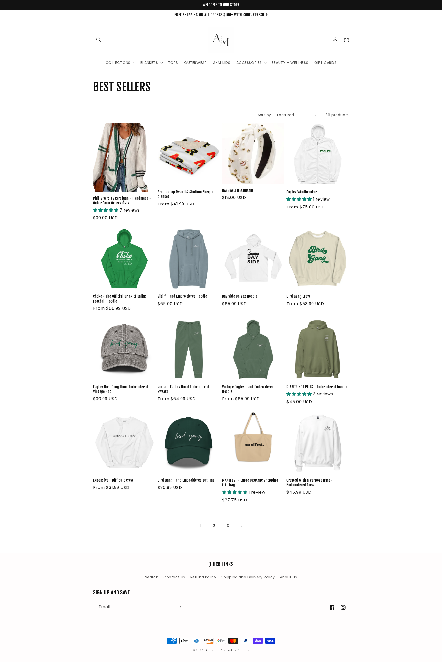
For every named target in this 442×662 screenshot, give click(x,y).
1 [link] (200, 526)
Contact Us (174, 577)
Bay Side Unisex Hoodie (240, 296)
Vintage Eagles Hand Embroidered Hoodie (248, 389)
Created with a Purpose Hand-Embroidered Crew (309, 482)
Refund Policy (203, 577)
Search (152, 577)
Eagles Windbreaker (301, 192)
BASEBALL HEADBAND (237, 190)
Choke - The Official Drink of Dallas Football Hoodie (120, 298)
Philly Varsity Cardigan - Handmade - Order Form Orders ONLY (122, 200)
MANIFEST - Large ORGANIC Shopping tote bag (250, 482)
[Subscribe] (179, 607)
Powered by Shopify (234, 650)
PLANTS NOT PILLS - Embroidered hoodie (316, 387)
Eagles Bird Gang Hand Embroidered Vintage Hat (120, 389)
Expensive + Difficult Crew (113, 480)
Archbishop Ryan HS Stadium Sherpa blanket (185, 194)
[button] (98, 40)
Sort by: (265, 114)
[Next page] (241, 526)
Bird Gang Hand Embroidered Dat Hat (186, 480)
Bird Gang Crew (298, 296)
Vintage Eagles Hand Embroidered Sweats (183, 389)
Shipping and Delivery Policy (248, 577)
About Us (288, 577)
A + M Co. (212, 650)
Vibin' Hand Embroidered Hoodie (182, 296)
